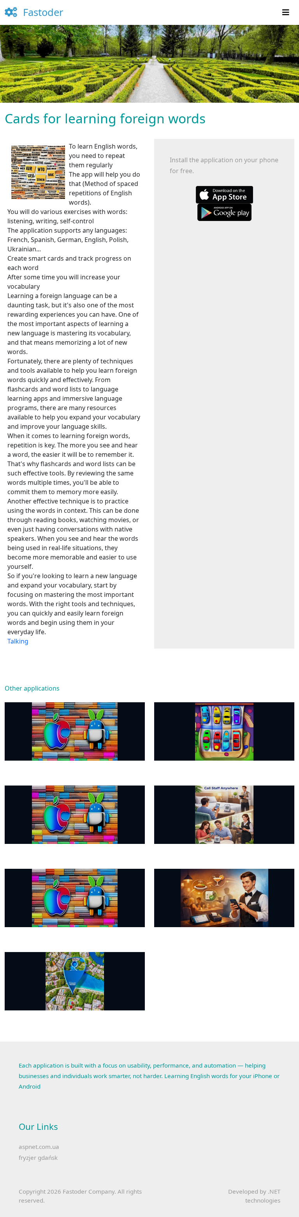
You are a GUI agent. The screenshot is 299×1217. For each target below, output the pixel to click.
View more (75, 731)
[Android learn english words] (224, 211)
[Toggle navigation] (285, 12)
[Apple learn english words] (224, 194)
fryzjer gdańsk (38, 1157)
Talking (17, 641)
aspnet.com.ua (39, 1146)
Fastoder (41, 12)
